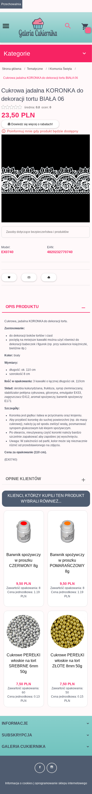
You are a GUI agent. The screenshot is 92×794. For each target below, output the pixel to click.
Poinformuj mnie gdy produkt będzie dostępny (42, 131)
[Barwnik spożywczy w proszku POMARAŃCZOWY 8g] (67, 531)
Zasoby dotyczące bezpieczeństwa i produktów (37, 232)
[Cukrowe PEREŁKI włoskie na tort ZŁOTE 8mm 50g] (67, 632)
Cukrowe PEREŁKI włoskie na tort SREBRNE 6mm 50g (23, 683)
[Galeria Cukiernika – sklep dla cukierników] (38, 27)
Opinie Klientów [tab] (23, 479)
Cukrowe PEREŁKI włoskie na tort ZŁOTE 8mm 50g (67, 660)
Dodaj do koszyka (25, 598)
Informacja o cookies (19, 783)
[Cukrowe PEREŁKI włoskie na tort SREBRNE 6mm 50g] (23, 632)
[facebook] (40, 768)
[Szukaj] (68, 27)
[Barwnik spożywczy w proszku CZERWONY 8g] (23, 531)
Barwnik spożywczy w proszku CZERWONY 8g (23, 560)
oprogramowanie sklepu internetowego (61, 783)
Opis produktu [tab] (22, 307)
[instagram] (52, 768)
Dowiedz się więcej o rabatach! (32, 124)
